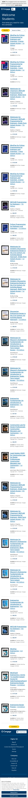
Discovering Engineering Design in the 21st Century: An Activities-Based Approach (18, 315)
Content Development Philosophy (13, 747)
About (13, 758)
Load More (14, 726)
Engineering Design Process (17, 706)
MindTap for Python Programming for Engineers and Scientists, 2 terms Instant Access (17, 40)
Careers (13, 763)
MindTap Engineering (16, 651)
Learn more (18, 5)
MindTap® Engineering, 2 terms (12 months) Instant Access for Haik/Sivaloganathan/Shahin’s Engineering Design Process (18, 679)
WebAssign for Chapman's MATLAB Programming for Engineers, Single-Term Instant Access (18, 122)
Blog (13, 742)
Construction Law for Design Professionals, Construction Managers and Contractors (18, 430)
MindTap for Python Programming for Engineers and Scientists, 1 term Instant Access (17, 67)
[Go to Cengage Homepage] (5, 9)
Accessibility (13, 761)
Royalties (14, 770)
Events (14, 749)
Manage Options (14, 792)
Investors (13, 765)
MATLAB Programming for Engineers (18, 204)
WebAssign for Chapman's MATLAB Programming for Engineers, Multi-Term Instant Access (18, 94)
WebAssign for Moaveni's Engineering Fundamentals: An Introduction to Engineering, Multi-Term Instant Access (18, 344)
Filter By (5, 30)
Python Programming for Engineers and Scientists (18, 226)
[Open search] (23, 9)
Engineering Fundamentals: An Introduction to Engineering (16, 402)
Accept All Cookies (14, 796)
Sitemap (14, 751)
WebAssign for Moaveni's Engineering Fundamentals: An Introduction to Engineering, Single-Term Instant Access (18, 374)
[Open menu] (26, 9)
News (13, 768)
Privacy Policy (16, 789)
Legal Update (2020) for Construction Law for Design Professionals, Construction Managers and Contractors (17, 460)
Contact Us (14, 744)
